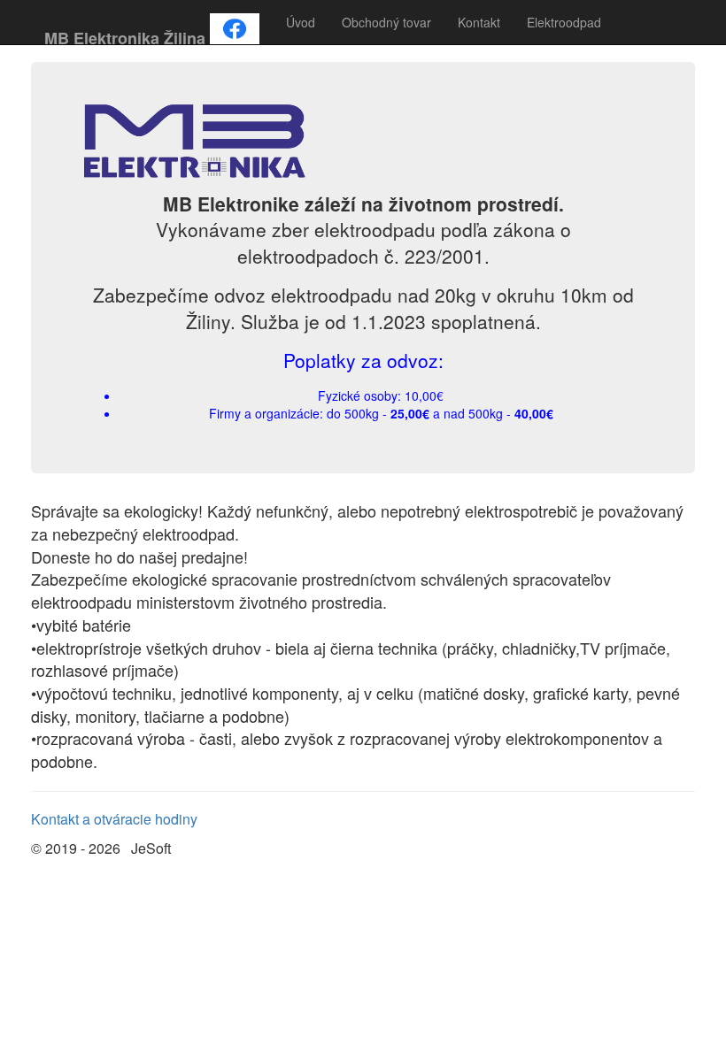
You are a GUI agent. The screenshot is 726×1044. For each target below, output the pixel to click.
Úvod (300, 22)
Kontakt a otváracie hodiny (114, 819)
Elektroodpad (564, 22)
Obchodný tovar (386, 22)
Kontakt (479, 22)
